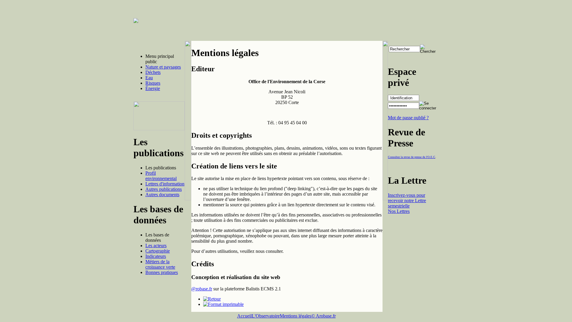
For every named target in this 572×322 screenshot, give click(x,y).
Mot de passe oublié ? (408, 117)
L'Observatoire (266, 315)
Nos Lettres (399, 211)
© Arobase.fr (323, 315)
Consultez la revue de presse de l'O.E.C (411, 157)
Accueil (244, 315)
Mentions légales (295, 315)
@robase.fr (201, 288)
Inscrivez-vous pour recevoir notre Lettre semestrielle (407, 200)
